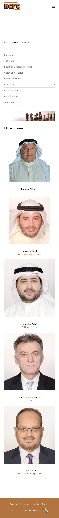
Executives (9, 84)
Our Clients (10, 102)
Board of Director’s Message (19, 66)
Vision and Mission (13, 72)
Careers (14, 510)
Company (9, 54)
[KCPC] (12, 5)
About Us (9, 60)
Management (11, 90)
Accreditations (11, 96)
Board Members (12, 78)
